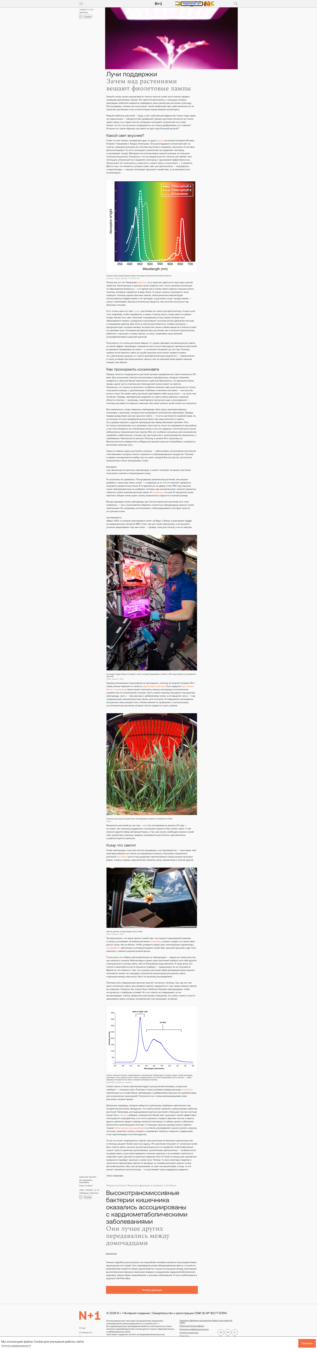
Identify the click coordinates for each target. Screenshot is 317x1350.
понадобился (113, 948)
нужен (137, 311)
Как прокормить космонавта (85, 1181)
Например (155, 941)
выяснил (141, 282)
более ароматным (123, 1128)
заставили (122, 856)
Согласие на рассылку (188, 1332)
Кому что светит (86, 1186)
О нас (82, 1328)
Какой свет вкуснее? (87, 1177)
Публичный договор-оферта (191, 1326)
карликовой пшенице (154, 686)
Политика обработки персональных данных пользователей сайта (205, 1321)
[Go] (81, 4)
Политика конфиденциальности (16, 1346)
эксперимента (113, 517)
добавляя (141, 1128)
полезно (123, 1115)
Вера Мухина (111, 1254)
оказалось (157, 492)
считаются (187, 1089)
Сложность (85, 1332)
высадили (111, 466)
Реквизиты (184, 1336)
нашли (160, 140)
